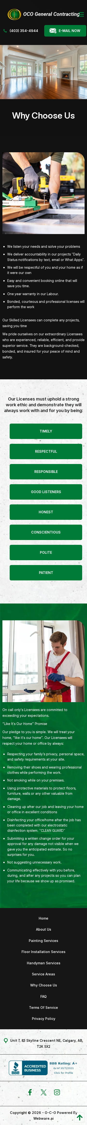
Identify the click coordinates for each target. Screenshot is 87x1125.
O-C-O (50, 1113)
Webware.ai (43, 1118)
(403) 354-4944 (23, 31)
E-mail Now (69, 31)
